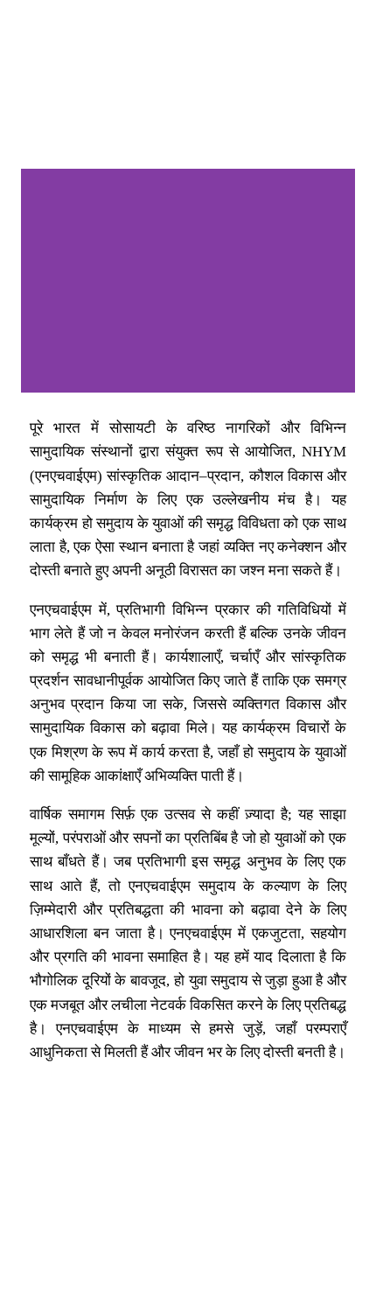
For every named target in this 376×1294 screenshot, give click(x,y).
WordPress (195, 1257)
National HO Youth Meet (102, 35)
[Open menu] (344, 35)
